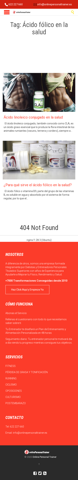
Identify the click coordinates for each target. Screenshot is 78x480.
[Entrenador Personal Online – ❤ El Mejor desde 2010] (22, 12)
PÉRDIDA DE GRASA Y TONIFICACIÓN (26, 372)
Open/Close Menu (7, 12)
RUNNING (11, 378)
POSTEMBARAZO (15, 403)
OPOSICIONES (13, 390)
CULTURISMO (13, 397)
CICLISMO (11, 384)
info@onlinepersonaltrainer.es (54, 4)
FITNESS (10, 366)
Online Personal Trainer (44, 457)
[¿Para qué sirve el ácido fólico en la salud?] (39, 160)
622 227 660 (15, 4)
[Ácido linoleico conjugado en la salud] (39, 92)
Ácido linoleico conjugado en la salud (33, 117)
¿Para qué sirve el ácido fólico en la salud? (38, 185)
